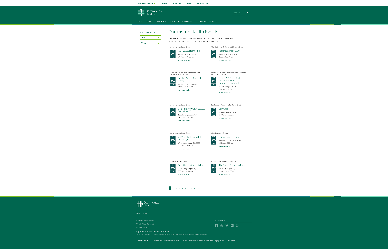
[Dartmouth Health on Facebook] (216, 225)
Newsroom (174, 21)
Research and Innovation (207, 21)
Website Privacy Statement (145, 224)
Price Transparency (142, 227)
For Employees (142, 213)
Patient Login (202, 3)
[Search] (247, 13)
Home (140, 21)
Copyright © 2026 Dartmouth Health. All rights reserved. (154, 232)
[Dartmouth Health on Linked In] (232, 225)
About (149, 21)
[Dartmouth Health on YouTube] (222, 225)
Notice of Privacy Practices (145, 220)
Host (143, 37)
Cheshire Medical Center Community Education (197, 241)
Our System (161, 21)
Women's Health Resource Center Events (166, 241)
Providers (164, 3)
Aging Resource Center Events (225, 241)
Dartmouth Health (145, 3)
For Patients (187, 21)
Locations (177, 3)
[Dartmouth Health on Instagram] (237, 225)
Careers (189, 3)
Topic (143, 43)
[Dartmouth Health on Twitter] (227, 225)
